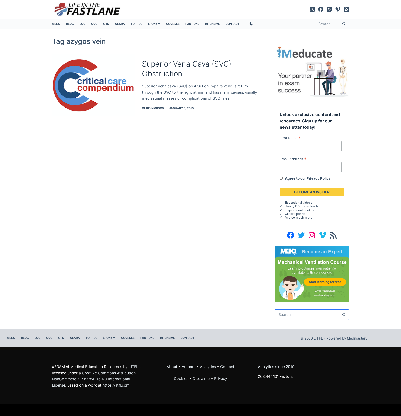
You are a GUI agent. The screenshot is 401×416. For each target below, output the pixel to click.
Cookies (181, 378)
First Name (290, 137)
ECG (82, 23)
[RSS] (346, 9)
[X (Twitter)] (312, 9)
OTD (106, 23)
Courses (173, 23)
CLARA (120, 23)
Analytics (208, 366)
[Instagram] (329, 9)
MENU (56, 23)
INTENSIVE (212, 23)
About (172, 366)
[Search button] (344, 24)
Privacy (220, 378)
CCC (94, 23)
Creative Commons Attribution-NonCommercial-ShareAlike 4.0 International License (94, 379)
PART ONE (192, 23)
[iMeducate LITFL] (312, 71)
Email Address (293, 158)
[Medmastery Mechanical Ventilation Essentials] (312, 274)
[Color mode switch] (250, 24)
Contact (232, 23)
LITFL (133, 366)
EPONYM (154, 23)
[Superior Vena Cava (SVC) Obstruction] (93, 85)
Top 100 (136, 23)
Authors (188, 366)
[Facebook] (320, 9)
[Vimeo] (337, 9)
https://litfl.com (116, 385)
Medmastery (357, 338)
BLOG (70, 23)
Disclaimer (202, 378)
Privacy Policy (319, 178)
